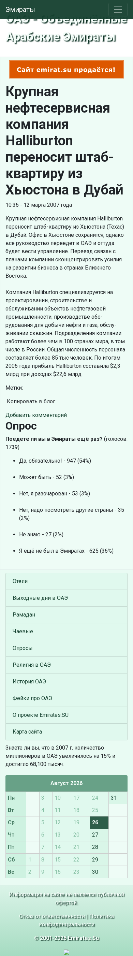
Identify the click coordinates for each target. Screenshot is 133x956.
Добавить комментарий (36, 415)
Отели (20, 581)
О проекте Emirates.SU (41, 715)
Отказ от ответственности (52, 916)
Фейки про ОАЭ (32, 698)
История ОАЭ (29, 681)
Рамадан (24, 614)
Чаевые (23, 631)
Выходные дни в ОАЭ (40, 598)
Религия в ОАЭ (32, 665)
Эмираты (20, 9)
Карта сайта (27, 731)
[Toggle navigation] (118, 9)
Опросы (23, 648)
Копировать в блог (30, 401)
